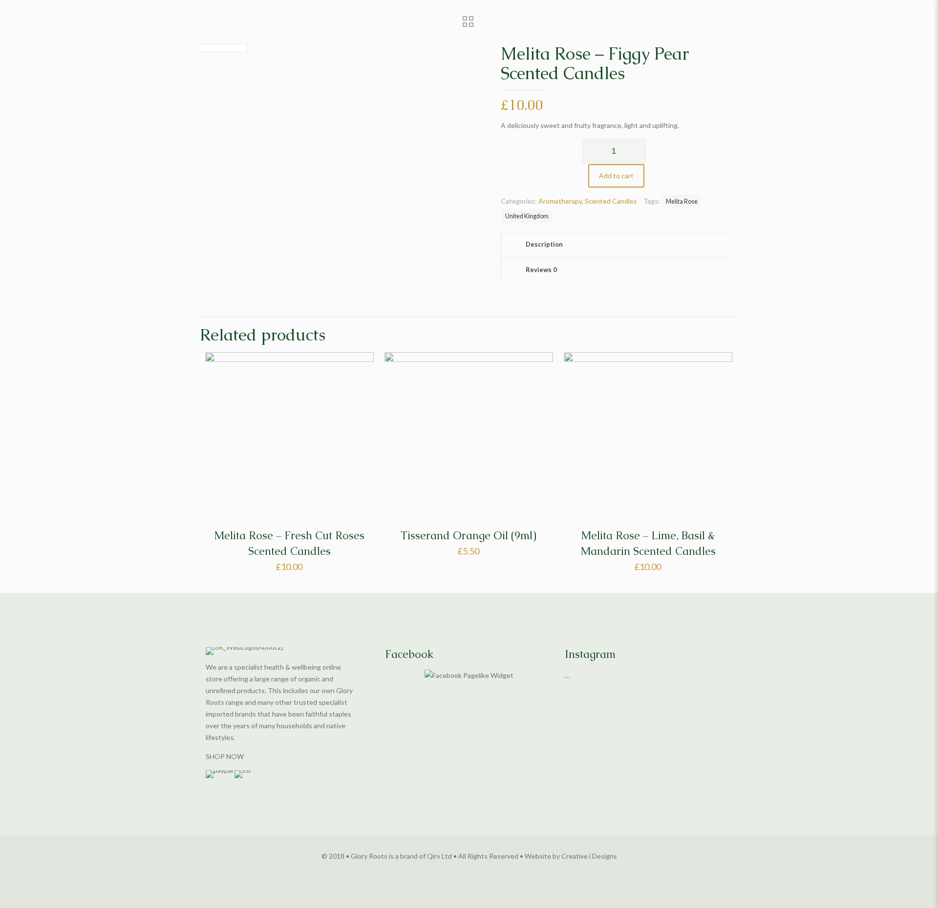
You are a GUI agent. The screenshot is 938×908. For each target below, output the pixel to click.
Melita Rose (682, 201)
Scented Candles (611, 201)
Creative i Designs (589, 856)
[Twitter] (469, 872)
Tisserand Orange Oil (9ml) (468, 535)
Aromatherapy (560, 201)
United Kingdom (527, 216)
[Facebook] (456, 872)
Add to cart (616, 175)
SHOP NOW (225, 756)
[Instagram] (482, 872)
